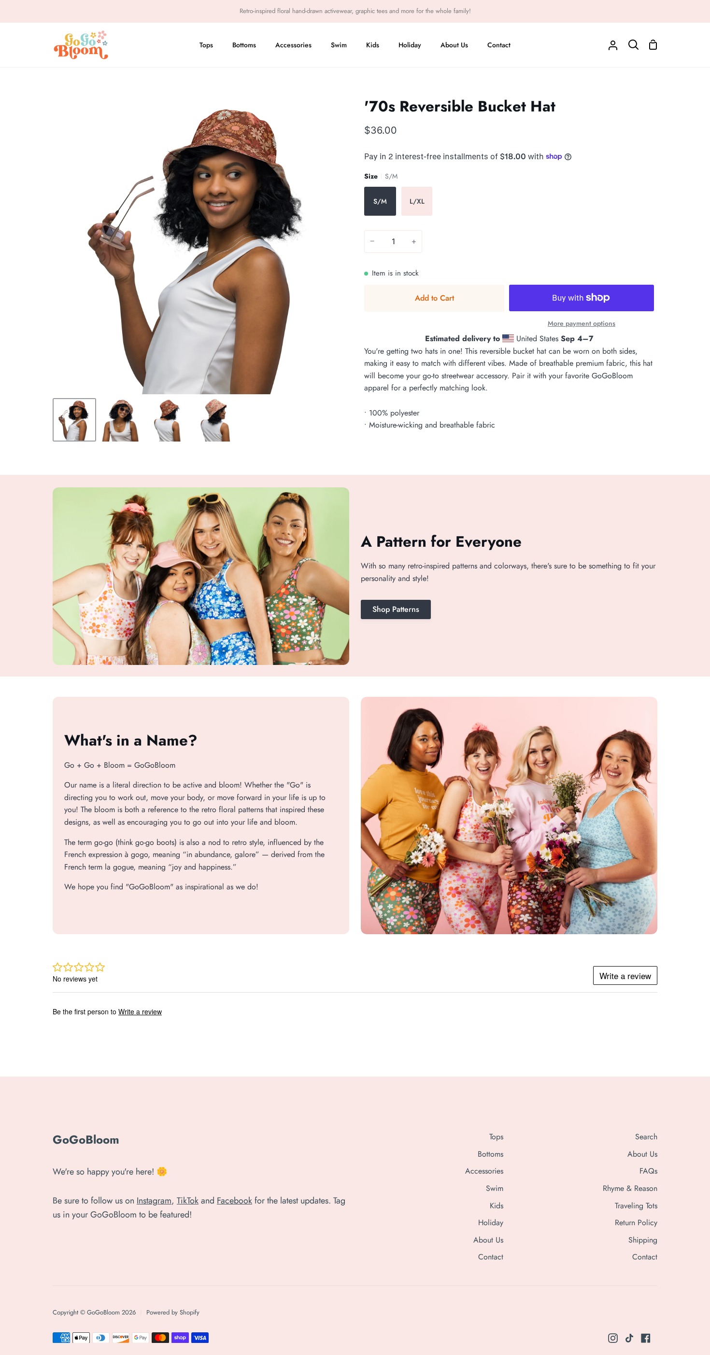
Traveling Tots (636, 1205)
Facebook (234, 1200)
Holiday (490, 1222)
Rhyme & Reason (630, 1188)
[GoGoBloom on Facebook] (646, 1338)
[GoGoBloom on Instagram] (613, 1338)
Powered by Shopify (172, 1312)
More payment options (581, 323)
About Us (488, 1239)
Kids (496, 1205)
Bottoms (490, 1154)
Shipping (642, 1239)
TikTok (188, 1200)
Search (646, 1136)
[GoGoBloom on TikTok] (629, 1338)
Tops (496, 1136)
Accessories (484, 1170)
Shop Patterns (395, 609)
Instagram (154, 1200)
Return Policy (636, 1222)
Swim (494, 1188)
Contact (490, 1256)
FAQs (648, 1170)
